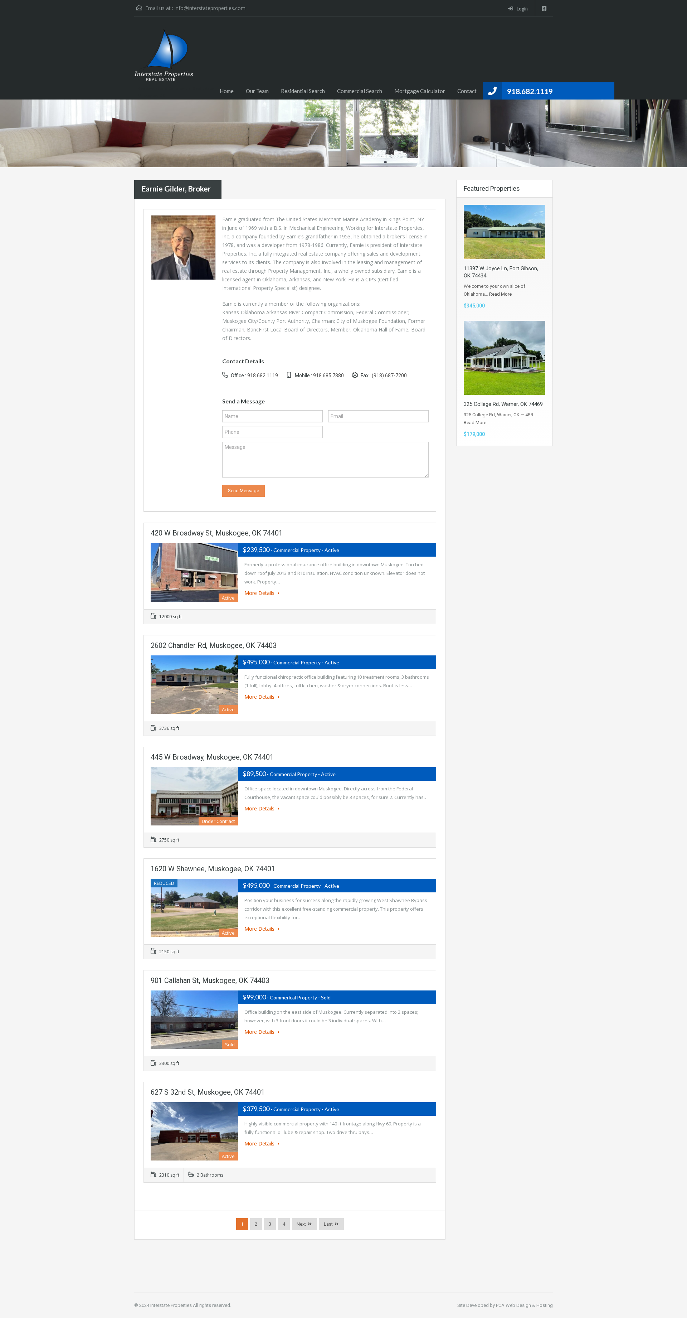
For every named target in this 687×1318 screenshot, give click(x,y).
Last (328, 1224)
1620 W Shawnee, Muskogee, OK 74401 (213, 868)
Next (301, 1224)
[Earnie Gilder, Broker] (183, 246)
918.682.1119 (530, 91)
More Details (260, 593)
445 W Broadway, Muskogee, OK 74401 (212, 757)
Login (522, 9)
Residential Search (303, 91)
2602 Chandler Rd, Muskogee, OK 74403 (214, 645)
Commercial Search (359, 91)
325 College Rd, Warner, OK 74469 (503, 404)
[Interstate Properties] (163, 58)
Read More (500, 294)
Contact (467, 91)
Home (227, 91)
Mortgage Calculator (419, 91)
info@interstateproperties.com (210, 8)
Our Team (257, 91)
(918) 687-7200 (389, 375)
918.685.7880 (328, 375)
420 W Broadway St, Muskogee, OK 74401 (217, 533)
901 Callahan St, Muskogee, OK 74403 (210, 980)
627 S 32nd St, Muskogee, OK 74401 (208, 1092)
